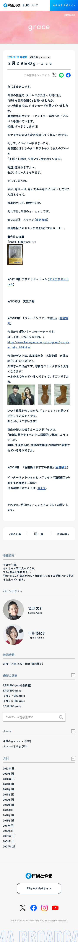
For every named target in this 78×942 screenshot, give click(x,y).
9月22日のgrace (12, 706)
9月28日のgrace (12, 690)
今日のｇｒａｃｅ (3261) (17, 741)
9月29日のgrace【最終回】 (17, 685)
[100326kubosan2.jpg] (44, 402)
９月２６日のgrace (14, 700)
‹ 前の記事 (15, 534)
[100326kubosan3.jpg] (21, 402)
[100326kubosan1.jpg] (62, 402)
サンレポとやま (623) (15, 746)
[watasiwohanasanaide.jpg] (15, 262)
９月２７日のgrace (14, 695)
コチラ (41, 488)
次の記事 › (63, 534)
